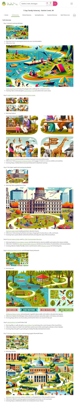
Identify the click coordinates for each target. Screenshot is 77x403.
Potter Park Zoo (11, 95)
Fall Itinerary (15, 15)
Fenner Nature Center (13, 239)
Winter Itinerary (26, 15)
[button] (47, 3)
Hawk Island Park (11, 89)
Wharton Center (45, 246)
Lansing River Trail (29, 91)
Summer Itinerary (52, 15)
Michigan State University (14, 333)
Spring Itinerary (39, 15)
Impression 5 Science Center (27, 95)
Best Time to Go (65, 15)
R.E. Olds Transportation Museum (32, 239)
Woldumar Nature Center (14, 250)
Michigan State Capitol (12, 231)
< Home (6, 15)
